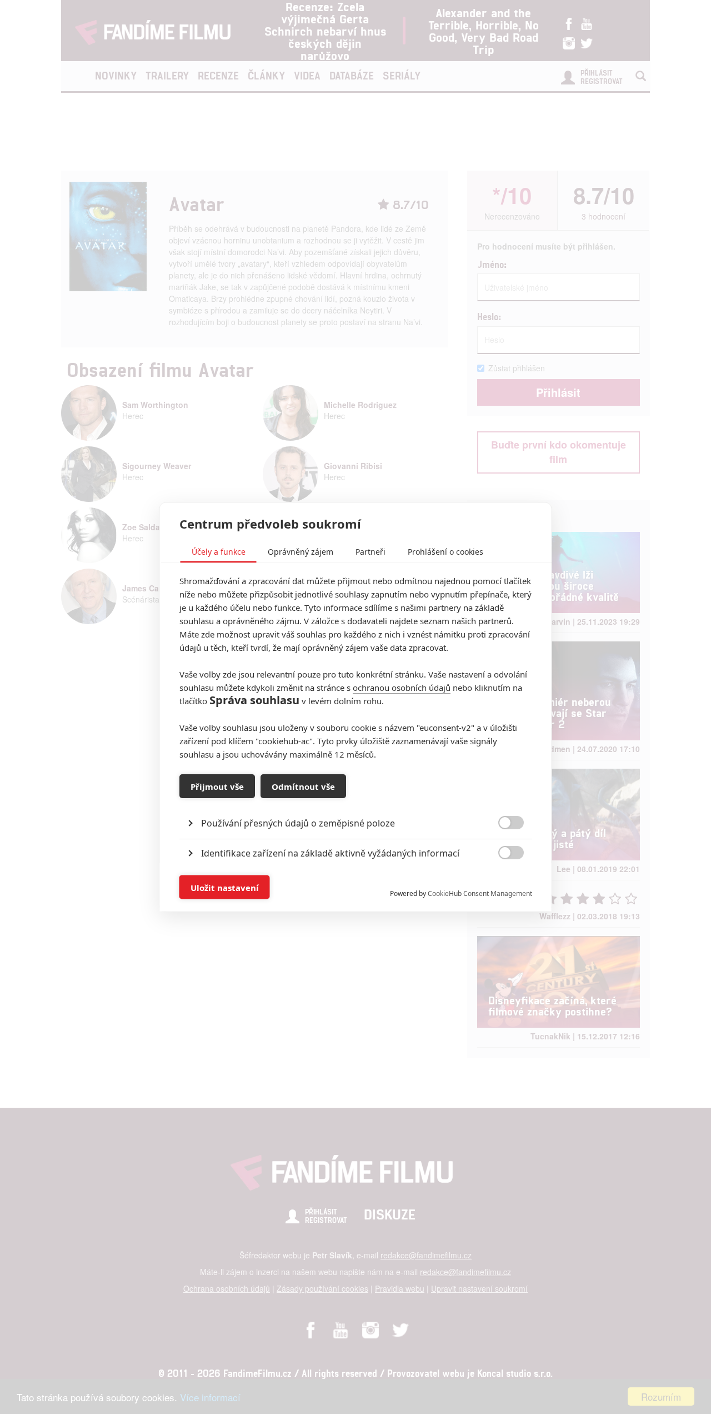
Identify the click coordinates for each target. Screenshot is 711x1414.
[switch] (501, 881)
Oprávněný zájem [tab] (300, 551)
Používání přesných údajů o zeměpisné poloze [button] (298, 823)
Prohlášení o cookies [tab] (445, 551)
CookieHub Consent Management (480, 893)
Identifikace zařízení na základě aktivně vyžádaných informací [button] (330, 853)
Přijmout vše (217, 785)
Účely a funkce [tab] (219, 551)
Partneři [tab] (370, 551)
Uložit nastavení (225, 887)
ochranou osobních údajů (401, 687)
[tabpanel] (355, 798)
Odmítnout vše (303, 785)
